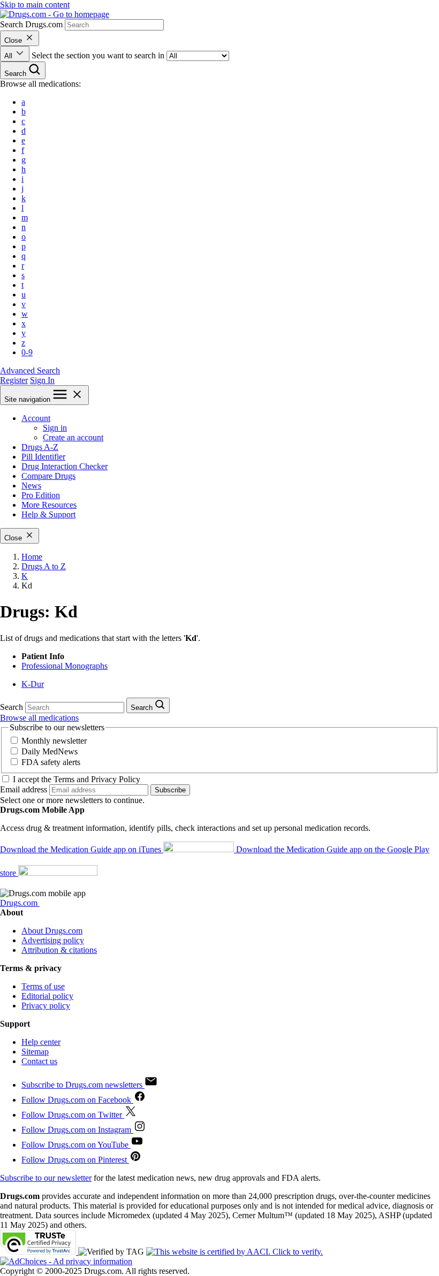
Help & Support (48, 514)
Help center (40, 1041)
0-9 (27, 352)
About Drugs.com (51, 930)
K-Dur (32, 684)
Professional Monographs (64, 665)
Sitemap (35, 1051)
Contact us (39, 1061)
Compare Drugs (48, 475)
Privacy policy (45, 1005)
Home (31, 556)
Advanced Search (30, 370)
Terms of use (43, 986)
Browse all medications (39, 717)
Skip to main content (35, 4)
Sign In (42, 380)
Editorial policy (47, 995)
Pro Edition (40, 495)
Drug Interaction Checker (64, 466)
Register (14, 380)
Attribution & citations (59, 949)
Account (35, 418)
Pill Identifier (43, 456)
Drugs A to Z (43, 566)
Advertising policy (52, 940)
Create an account (73, 437)
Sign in (55, 427)
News (31, 485)
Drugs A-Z (39, 447)
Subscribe (170, 790)
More (49, 504)
